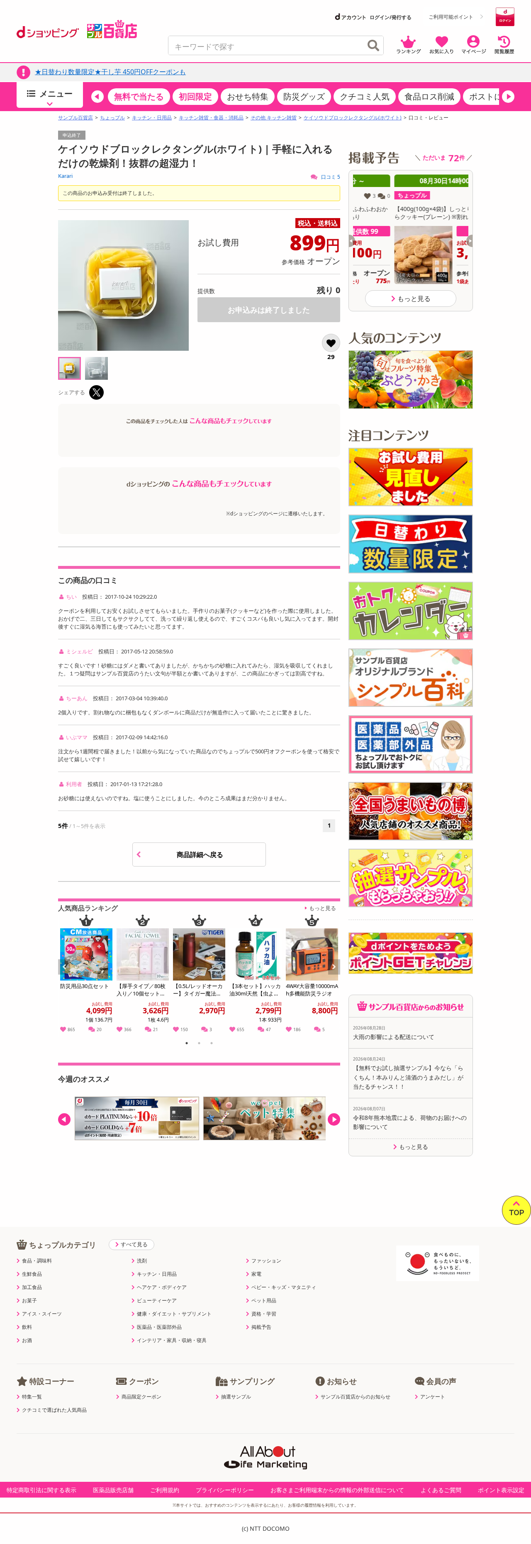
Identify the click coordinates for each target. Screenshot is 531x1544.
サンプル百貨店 (75, 117)
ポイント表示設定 (501, 1490)
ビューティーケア (157, 1300)
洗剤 (142, 1260)
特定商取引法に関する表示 (41, 1490)
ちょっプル (112, 117)
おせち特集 (247, 96)
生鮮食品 (32, 1274)
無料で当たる (139, 96)
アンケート (432, 1396)
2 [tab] (199, 1044)
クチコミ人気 (365, 96)
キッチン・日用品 (152, 117)
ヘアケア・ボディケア (162, 1287)
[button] (97, 96)
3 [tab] (211, 1044)
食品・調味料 (37, 1260)
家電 (256, 1274)
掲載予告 (261, 1327)
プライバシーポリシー (225, 1490)
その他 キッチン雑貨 (274, 117)
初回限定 (195, 96)
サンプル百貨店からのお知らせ (355, 1396)
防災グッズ (304, 96)
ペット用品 (263, 1300)
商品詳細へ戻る (201, 854)
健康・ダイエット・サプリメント (174, 1313)
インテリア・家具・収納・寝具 (172, 1340)
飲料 (27, 1327)
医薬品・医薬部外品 (159, 1327)
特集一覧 (32, 1396)
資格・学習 (263, 1313)
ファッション (266, 1260)
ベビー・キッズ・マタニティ (283, 1287)
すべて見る (134, 1244)
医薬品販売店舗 (113, 1490)
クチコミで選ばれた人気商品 (54, 1410)
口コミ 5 (330, 176)
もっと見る (322, 908)
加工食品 (32, 1287)
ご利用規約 (164, 1490)
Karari (65, 176)
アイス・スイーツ (42, 1313)
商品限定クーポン (141, 1396)
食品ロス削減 (429, 96)
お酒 (27, 1340)
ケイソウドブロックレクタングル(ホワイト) (353, 117)
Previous (68, 976)
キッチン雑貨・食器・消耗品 (211, 117)
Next (335, 976)
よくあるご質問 (441, 1490)
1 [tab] (186, 1044)
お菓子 (29, 1300)
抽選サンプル (236, 1396)
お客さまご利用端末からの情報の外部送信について (337, 1490)
